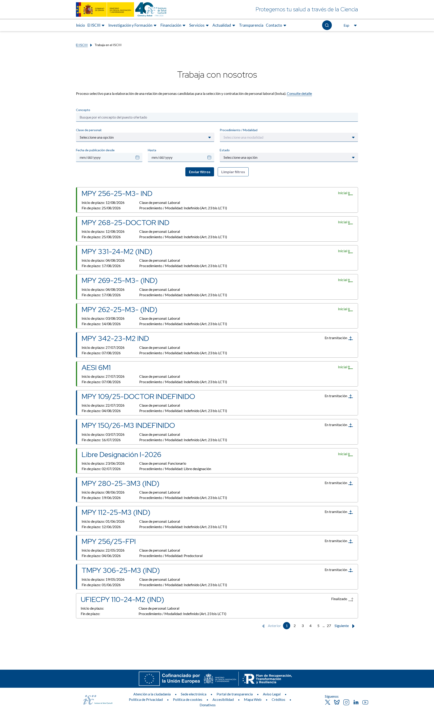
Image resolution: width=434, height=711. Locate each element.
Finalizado (339, 599)
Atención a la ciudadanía (152, 694)
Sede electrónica (193, 694)
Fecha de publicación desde (95, 150)
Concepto (83, 110)
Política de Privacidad (146, 699)
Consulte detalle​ (299, 93)
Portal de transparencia (235, 694)
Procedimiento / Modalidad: (183, 208)
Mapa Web (253, 699)
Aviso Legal (272, 694)
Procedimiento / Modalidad (238, 130)
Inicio (80, 25)
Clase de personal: (89, 130)
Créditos (278, 699)
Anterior (274, 625)
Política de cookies (187, 699)
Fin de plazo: (101, 208)
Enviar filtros (199, 172)
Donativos (208, 705)
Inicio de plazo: (103, 202)
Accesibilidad (223, 699)
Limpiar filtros (233, 172)
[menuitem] (80, 25)
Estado (225, 150)
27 (329, 625)
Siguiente (342, 625)
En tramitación (336, 338)
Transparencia (251, 25)
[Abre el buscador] (327, 25)
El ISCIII (82, 45)
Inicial (343, 193)
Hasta (152, 150)
